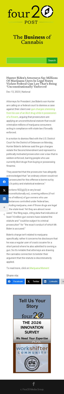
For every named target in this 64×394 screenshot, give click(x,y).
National (26, 92)
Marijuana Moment (39, 268)
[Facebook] (4, 182)
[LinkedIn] (4, 199)
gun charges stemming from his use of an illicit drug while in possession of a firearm (31, 113)
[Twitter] (4, 190)
